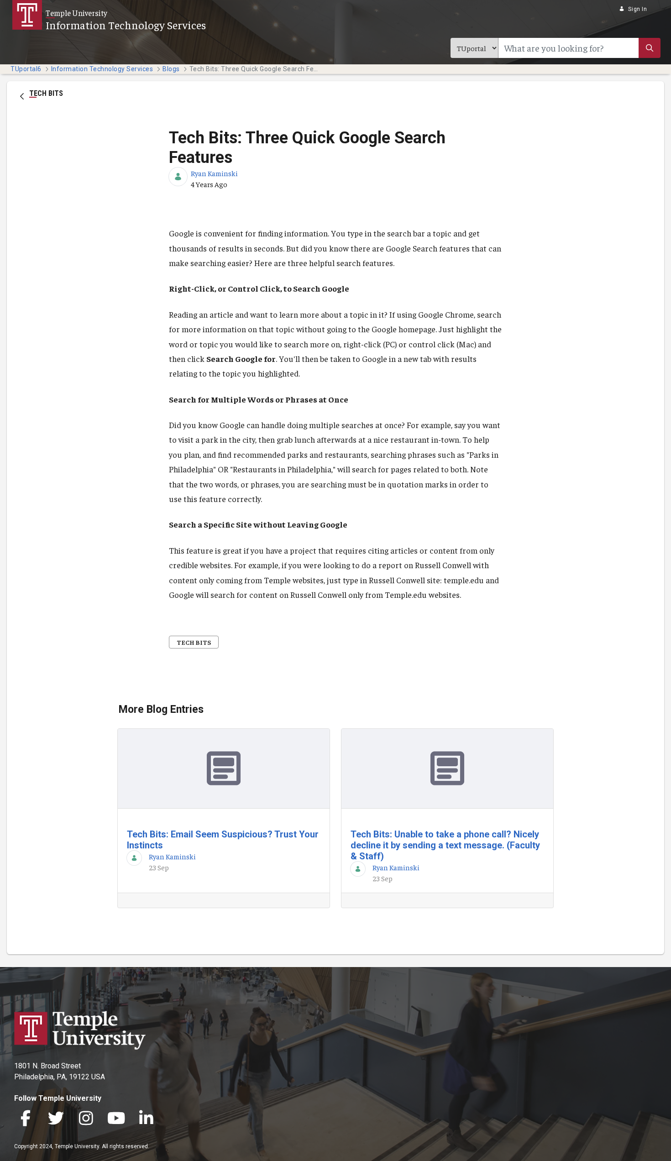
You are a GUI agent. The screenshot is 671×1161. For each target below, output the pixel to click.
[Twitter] (56, 1118)
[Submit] (650, 48)
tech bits (194, 642)
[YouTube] (116, 1118)
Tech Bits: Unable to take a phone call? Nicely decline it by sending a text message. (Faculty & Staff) (445, 845)
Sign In (637, 9)
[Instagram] (86, 1118)
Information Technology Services (126, 24)
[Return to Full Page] (22, 95)
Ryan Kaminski (214, 173)
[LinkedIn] (146, 1118)
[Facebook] (26, 1118)
